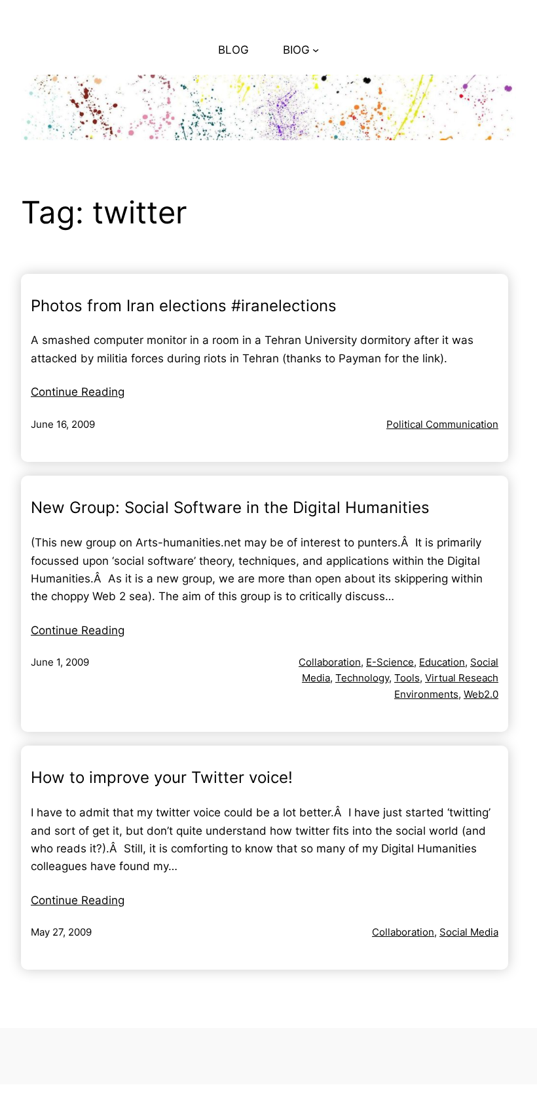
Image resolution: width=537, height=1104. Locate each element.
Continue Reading (77, 391)
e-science (390, 662)
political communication (442, 424)
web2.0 (481, 694)
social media (468, 932)
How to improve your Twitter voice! (162, 778)
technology (362, 678)
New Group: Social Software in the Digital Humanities (230, 508)
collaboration (330, 662)
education (442, 662)
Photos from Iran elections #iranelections (184, 306)
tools (407, 678)
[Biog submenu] (315, 50)
